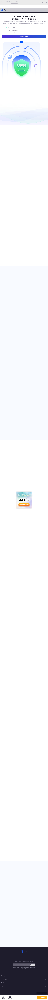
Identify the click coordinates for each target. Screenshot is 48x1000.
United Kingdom (11, 147)
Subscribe (32, 964)
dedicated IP (8, 915)
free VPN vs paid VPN (29, 878)
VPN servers (35, 133)
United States (11, 143)
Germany (10, 154)
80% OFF (42, 997)
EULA (10, 993)
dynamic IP (23, 917)
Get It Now (24, 504)
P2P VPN (38, 896)
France (9, 150)
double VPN (42, 915)
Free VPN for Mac (18, 815)
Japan (9, 158)
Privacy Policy (4, 993)
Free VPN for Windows (18, 785)
